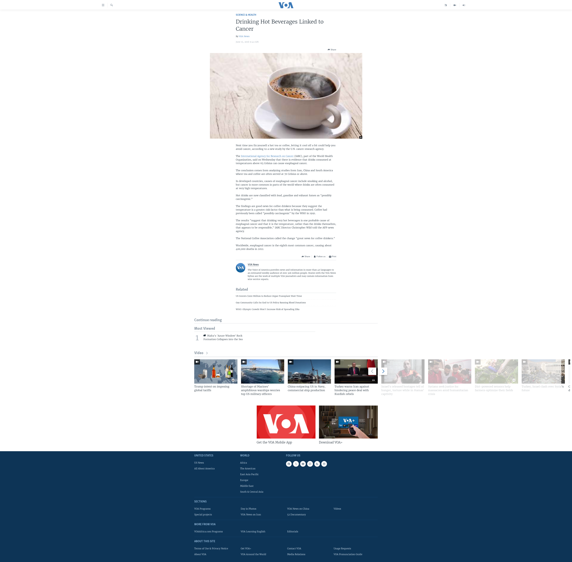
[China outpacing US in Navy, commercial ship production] (309, 371)
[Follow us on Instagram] (310, 464)
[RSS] (317, 464)
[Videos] (454, 5)
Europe (244, 480)
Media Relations (296, 554)
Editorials (292, 531)
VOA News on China (298, 508)
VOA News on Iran (251, 514)
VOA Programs (202, 508)
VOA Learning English (253, 531)
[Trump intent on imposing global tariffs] (215, 371)
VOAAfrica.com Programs (208, 531)
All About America (204, 468)
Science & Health (246, 15)
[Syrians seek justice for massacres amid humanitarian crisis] (449, 371)
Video (198, 353)
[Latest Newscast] (463, 5)
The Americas (247, 468)
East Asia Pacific (249, 474)
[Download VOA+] (348, 422)
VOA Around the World (253, 554)
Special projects (203, 514)
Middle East (247, 486)
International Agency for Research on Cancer (267, 156)
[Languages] (445, 5)
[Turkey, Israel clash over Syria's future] (543, 371)
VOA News (244, 36)
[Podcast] (324, 464)
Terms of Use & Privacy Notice (211, 548)
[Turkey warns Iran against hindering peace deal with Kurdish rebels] (356, 371)
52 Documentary (296, 514)
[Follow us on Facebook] (289, 464)
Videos (337, 508)
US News (199, 462)
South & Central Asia (251, 491)
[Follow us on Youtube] (303, 464)
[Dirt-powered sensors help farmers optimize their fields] (496, 371)
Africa (243, 462)
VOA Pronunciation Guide (348, 554)
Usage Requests (342, 548)
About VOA (200, 554)
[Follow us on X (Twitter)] (296, 464)
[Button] (332, 49)
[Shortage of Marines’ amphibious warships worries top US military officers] (262, 371)
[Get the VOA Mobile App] (286, 422)
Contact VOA (294, 548)
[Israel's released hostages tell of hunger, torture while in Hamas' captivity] (403, 371)
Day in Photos (248, 508)
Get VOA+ (246, 548)
